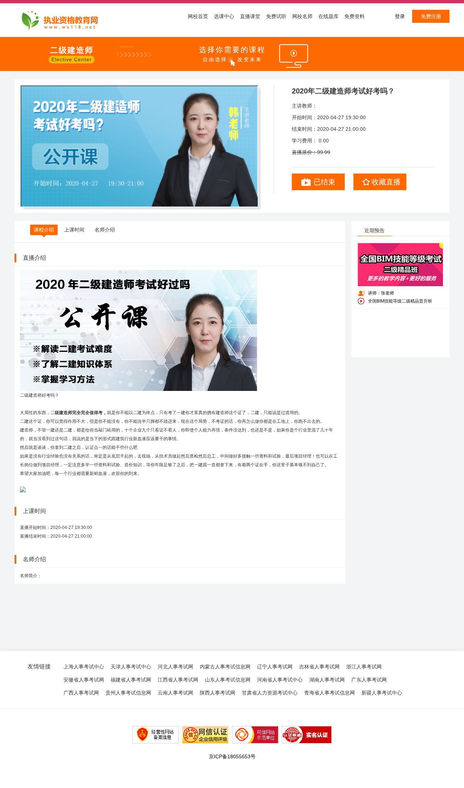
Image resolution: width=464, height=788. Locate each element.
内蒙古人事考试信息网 (225, 667)
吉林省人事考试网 (319, 667)
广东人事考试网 (369, 680)
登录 (400, 16)
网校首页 (198, 16)
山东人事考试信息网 (227, 680)
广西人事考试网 (81, 693)
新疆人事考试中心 (381, 693)
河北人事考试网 (175, 667)
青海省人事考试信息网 (329, 693)
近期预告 (374, 230)
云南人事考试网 (175, 693)
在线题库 (328, 16)
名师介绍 (105, 230)
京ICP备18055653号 (232, 756)
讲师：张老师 (381, 293)
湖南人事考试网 (327, 680)
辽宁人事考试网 (275, 667)
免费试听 (276, 16)
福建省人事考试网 (131, 680)
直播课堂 (250, 16)
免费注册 (431, 16)
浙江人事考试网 (364, 667)
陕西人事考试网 (217, 693)
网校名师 (302, 16)
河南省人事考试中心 (280, 680)
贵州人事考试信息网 (128, 693)
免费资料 (354, 16)
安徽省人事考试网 (83, 680)
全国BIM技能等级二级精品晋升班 (400, 301)
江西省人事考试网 (178, 680)
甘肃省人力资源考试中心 (270, 693)
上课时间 (74, 230)
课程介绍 (44, 230)
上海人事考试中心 (83, 667)
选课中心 (224, 16)
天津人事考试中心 (131, 667)
